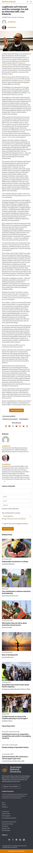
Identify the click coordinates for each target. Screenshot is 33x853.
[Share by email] (23, 426)
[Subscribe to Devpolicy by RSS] (20, 839)
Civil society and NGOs (9, 416)
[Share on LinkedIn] (6, 426)
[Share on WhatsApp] (20, 426)
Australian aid (5, 811)
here (17, 70)
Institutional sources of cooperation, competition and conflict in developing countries (16, 736)
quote (12, 119)
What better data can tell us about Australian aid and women (14, 624)
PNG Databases (6, 830)
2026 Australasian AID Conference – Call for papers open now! (15, 758)
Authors (4, 804)
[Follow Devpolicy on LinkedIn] (9, 839)
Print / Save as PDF (16, 410)
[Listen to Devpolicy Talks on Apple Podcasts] (24, 839)
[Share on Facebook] (9, 426)
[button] (27, 2)
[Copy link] (27, 426)
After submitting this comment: (11, 513)
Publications (5, 826)
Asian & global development (9, 818)
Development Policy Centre (9, 821)
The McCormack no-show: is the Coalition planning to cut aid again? (15, 717)
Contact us (5, 807)
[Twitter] (4, 481)
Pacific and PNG (6, 813)
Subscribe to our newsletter (16, 851)
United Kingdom (23, 419)
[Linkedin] (6, 481)
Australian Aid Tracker (7, 824)
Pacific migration (6, 815)
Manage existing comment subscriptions (14, 519)
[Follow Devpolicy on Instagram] (13, 839)
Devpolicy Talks (6, 828)
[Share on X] (13, 426)
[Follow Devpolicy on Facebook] (16, 839)
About (3, 802)
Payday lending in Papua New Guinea (15, 747)
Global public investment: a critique (15, 561)
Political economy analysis (10, 419)
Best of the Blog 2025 (10, 655)
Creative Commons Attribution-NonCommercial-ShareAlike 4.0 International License (14, 796)
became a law (22, 80)
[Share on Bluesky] (16, 426)
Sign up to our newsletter (10, 786)
